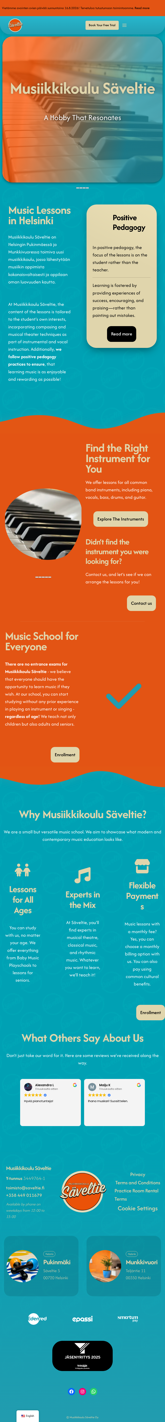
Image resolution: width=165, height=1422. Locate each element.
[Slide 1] (77, 188)
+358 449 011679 (24, 1195)
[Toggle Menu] (124, 25)
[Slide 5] (49, 577)
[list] (82, 112)
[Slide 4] (87, 188)
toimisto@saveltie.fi (25, 1187)
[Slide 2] (80, 188)
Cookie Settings (138, 1208)
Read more (142, 8)
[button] (102, 25)
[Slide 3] (84, 188)
